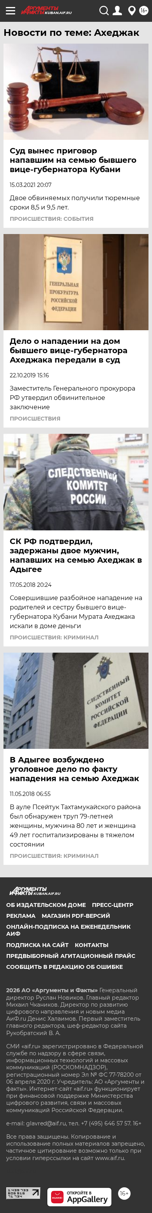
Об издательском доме (46, 904)
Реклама (20, 915)
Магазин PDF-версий (76, 915)
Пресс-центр (112, 904)
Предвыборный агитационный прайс (70, 955)
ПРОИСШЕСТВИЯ (35, 418)
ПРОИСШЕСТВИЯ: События (52, 219)
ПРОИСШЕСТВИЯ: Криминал (54, 637)
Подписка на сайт (37, 945)
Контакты (91, 945)
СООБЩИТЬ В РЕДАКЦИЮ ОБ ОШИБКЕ (64, 966)
